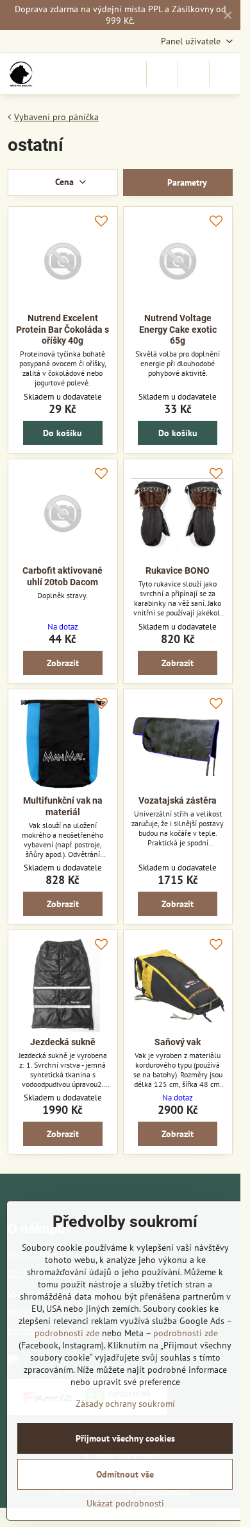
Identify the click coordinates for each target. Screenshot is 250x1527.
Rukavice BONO (178, 570)
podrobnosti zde (67, 1333)
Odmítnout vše (125, 1474)
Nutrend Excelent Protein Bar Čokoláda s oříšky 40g (62, 329)
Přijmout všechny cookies (125, 1438)
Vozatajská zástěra (177, 800)
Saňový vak (177, 1042)
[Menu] (225, 74)
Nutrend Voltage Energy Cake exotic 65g (178, 329)
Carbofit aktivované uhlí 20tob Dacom (62, 576)
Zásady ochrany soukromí (125, 1403)
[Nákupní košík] (193, 74)
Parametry (186, 182)
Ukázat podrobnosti (125, 1503)
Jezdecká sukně (63, 1042)
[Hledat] (162, 74)
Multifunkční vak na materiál (63, 806)
